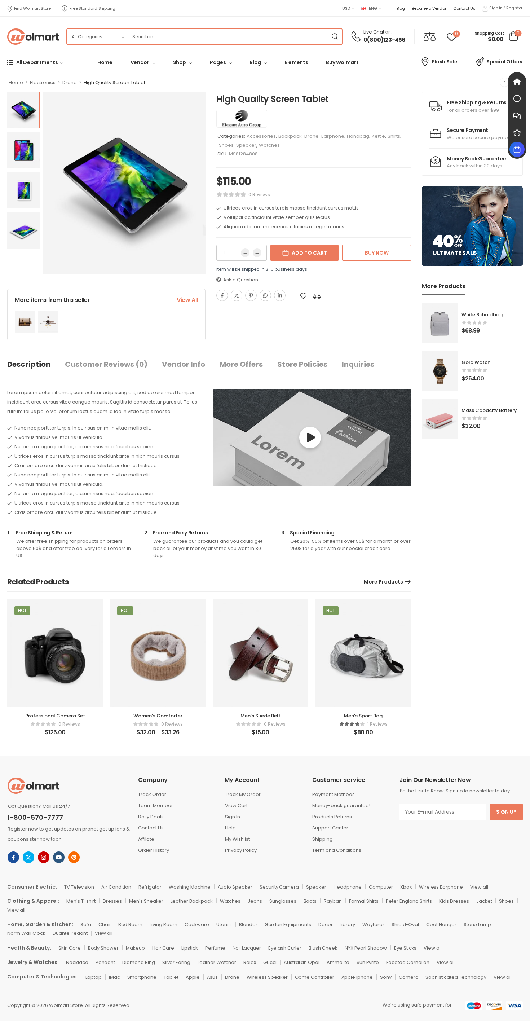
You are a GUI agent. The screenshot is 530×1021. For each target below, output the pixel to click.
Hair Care (163, 948)
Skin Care (69, 948)
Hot (22, 610)
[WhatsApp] (265, 295)
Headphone (348, 887)
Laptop (93, 977)
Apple (193, 977)
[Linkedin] (280, 295)
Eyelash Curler (284, 948)
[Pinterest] (251, 295)
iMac (114, 977)
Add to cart (309, 252)
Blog (401, 8)
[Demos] (517, 81)
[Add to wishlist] (303, 295)
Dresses (112, 901)
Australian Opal (301, 962)
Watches (269, 145)
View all (479, 887)
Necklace (77, 962)
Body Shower (103, 948)
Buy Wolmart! (343, 62)
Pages (218, 62)
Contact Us (464, 8)
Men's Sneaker (146, 901)
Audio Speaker (235, 887)
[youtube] (59, 857)
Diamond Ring (138, 962)
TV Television (79, 887)
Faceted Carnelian (407, 962)
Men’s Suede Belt (260, 715)
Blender (248, 924)
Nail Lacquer (247, 948)
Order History (153, 850)
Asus (212, 977)
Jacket (484, 901)
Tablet (171, 977)
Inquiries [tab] (358, 364)
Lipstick (189, 948)
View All (187, 299)
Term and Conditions (336, 850)
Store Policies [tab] (302, 364)
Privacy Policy (241, 850)
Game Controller (314, 977)
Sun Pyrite (368, 962)
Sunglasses (282, 901)
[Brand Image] (241, 119)
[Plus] (257, 252)
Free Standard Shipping (92, 8)
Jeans (255, 901)
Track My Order (243, 794)
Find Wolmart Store (32, 8)
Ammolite (338, 962)
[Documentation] (517, 98)
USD (346, 8)
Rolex (249, 962)
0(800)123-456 (384, 40)
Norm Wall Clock (26, 933)
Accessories (261, 136)
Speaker (246, 145)
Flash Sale (445, 61)
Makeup (135, 948)
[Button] (310, 437)
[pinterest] (74, 857)
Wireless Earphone (441, 887)
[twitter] (28, 857)
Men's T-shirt (81, 901)
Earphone (332, 136)
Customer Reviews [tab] (106, 364)
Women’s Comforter (157, 715)
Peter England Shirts (409, 901)
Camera (409, 977)
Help (230, 827)
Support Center (330, 827)
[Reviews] (517, 132)
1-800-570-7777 (35, 817)
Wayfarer (373, 924)
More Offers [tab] (241, 364)
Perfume (215, 948)
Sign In (232, 816)
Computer (381, 887)
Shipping (322, 839)
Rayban (333, 901)
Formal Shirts (364, 901)
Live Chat (373, 31)
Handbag (358, 136)
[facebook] (13, 857)
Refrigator (150, 887)
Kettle (378, 136)
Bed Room (130, 924)
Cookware (197, 924)
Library (347, 924)
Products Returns (332, 816)
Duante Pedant (70, 933)
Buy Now (377, 252)
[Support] (517, 115)
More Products (383, 581)
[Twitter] (236, 295)
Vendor (140, 62)
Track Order (152, 794)
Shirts (394, 136)
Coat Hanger (441, 924)
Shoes (226, 145)
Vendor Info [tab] (183, 364)
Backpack (290, 136)
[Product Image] (124, 183)
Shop (179, 62)
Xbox (406, 887)
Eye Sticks (405, 948)
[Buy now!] (517, 149)
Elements (296, 62)
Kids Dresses (454, 901)
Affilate (146, 839)
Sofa (85, 924)
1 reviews (377, 724)
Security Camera (279, 887)
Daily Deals (151, 816)
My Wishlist (237, 839)
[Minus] (245, 252)
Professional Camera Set (55, 715)
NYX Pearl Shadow (366, 948)
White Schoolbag (482, 314)
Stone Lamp (477, 924)
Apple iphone (357, 977)
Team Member (155, 805)
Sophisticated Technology (455, 977)
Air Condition (116, 887)
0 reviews (259, 194)
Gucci (270, 962)
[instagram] (43, 857)
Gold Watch (475, 362)
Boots (310, 901)
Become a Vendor (429, 8)
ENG (373, 8)
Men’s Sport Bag (363, 715)
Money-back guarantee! (341, 805)
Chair (104, 924)
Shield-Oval (405, 924)
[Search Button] (334, 36)
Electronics (43, 82)
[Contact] (356, 36)
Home (104, 62)
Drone (69, 82)
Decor (325, 924)
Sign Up (506, 811)
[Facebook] (222, 295)
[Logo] (33, 36)
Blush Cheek (323, 948)
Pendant (105, 962)
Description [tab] (28, 364)
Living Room (163, 924)
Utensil (224, 924)
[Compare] (430, 37)
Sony (386, 977)
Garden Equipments (288, 924)
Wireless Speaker (267, 977)
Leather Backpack (191, 901)
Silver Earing (176, 962)
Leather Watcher (217, 962)
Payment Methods (333, 794)
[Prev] (504, 82)
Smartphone (142, 977)
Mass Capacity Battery (489, 410)
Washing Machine (189, 887)
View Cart (236, 805)
